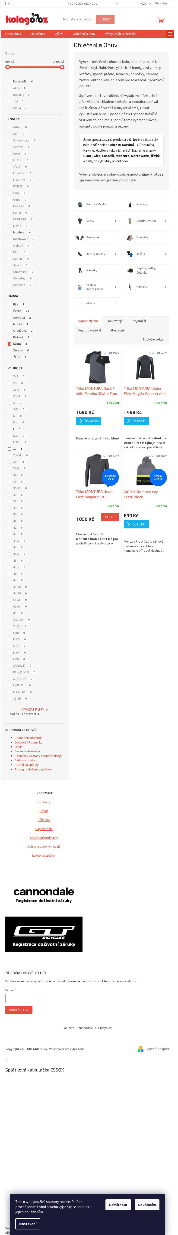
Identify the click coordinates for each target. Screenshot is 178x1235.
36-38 (20, 488)
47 (17, 580)
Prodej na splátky (27, 765)
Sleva (19, 108)
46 (17, 573)
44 (17, 547)
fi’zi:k (20, 166)
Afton (20, 127)
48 (17, 613)
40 (17, 514)
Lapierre (68, 1028)
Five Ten (22, 180)
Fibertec (22, 173)
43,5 (19, 541)
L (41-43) (22, 685)
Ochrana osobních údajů (43, 847)
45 (17, 560)
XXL (18, 462)
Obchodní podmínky (44, 838)
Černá (21, 311)
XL (17, 448)
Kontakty (44, 802)
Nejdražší (139, 321)
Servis (44, 811)
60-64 (20, 606)
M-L (18, 422)
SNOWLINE (23, 272)
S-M (18, 409)
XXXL (19, 468)
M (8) (19, 652)
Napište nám (44, 829)
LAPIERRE (22, 219)
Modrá (20, 324)
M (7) (19, 639)
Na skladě (23, 81)
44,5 (19, 554)
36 (17, 481)
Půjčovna (44, 820)
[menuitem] (13, 34)
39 (17, 508)
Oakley (21, 245)
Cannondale (24, 140)
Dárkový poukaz (26, 760)
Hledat (105, 19)
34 (17, 475)
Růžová (21, 337)
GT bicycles (103, 1028)
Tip (18, 101)
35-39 (20, 698)
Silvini (20, 265)
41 (17, 521)
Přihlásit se (19, 1010)
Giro (19, 193)
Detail (110, 517)
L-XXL (19, 442)
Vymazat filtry (33, 709)
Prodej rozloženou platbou (33, 769)
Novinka (21, 94)
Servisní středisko (27, 751)
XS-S (19, 389)
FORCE (21, 186)
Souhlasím (147, 1204)
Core (19, 153)
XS (18, 383)
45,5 (19, 567)
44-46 (20, 593)
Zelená (21, 350)
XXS (18, 376)
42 (17, 527)
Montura (22, 232)
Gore (19, 199)
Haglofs (21, 206)
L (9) (19, 659)
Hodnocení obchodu (82, 4)
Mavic (20, 226)
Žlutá (19, 357)
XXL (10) (21, 619)
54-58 (20, 600)
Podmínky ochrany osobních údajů (38, 756)
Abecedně (117, 330)
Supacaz (22, 285)
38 (17, 501)
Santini (21, 258)
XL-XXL (20, 455)
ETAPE (20, 160)
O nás (18, 747)
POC (19, 252)
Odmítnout (118, 1204)
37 (17, 495)
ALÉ (18, 134)
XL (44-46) (22, 679)
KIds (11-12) (24, 672)
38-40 (20, 587)
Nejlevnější (115, 321)
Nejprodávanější (89, 330)
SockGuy (22, 278)
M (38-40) (22, 692)
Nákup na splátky (44, 856)
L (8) (19, 633)
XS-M (19, 396)
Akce (19, 88)
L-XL (18, 435)
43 (17, 534)
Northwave (23, 239)
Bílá (18, 304)
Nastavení (27, 1223)
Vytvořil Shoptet (158, 1049)
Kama (20, 212)
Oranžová (23, 330)
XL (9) (19, 626)
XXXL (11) (22, 665)
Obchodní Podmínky (28, 742)
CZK (144, 4)
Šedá (20, 344)
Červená (22, 317)
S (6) (19, 646)
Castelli (21, 147)
